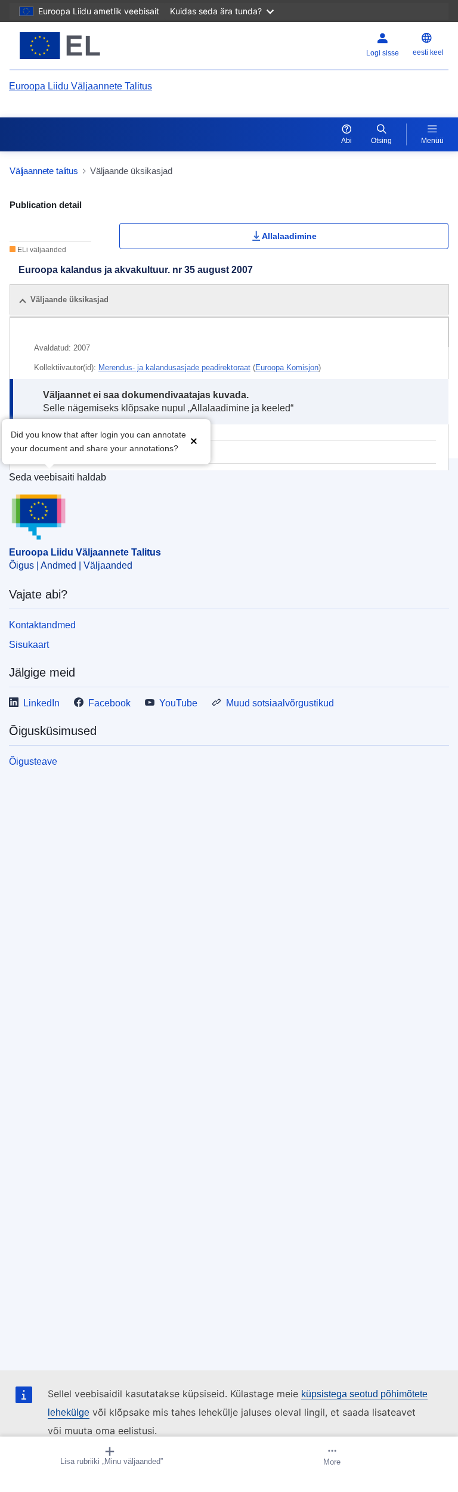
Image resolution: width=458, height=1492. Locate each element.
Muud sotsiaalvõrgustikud (280, 703)
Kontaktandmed (42, 625)
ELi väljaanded (41, 250)
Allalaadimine (289, 236)
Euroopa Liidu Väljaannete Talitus (80, 86)
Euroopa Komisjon (286, 367)
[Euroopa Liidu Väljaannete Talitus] (86, 45)
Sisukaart (29, 645)
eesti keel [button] (428, 52)
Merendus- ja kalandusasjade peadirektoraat (174, 367)
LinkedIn (41, 703)
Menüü (432, 141)
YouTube (178, 703)
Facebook (109, 703)
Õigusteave (33, 761)
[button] (194, 440)
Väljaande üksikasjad (69, 299)
